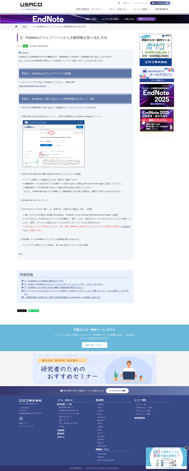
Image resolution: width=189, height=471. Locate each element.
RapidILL (100, 457)
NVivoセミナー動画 (143, 411)
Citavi (99, 414)
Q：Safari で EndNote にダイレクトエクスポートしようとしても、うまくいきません (63, 284)
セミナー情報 (140, 9)
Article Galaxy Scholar (105, 460)
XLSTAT (100, 411)
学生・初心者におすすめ (68, 423)
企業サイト (127, 3)
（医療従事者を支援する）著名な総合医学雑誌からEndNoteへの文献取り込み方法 (62, 297)
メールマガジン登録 (162, 3)
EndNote (100, 404)
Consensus (101, 417)
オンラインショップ (141, 3)
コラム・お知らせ (117, 9)
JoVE (99, 430)
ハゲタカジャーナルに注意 (69, 414)
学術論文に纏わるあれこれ (69, 410)
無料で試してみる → (94, 345)
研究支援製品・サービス (88, 9)
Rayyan (100, 443)
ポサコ (99, 433)
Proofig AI (101, 436)
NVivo (99, 408)
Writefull (100, 420)
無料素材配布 (161, 9)
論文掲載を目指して (66, 407)
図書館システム (102, 449)
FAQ (25, 26)
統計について (64, 420)
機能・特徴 (91, 19)
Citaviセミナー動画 (143, 414)
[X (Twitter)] (119, 3)
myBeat (100, 427)
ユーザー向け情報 (110, 19)
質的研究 (60, 434)
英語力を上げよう (65, 417)
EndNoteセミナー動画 (144, 408)
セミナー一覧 (141, 404)
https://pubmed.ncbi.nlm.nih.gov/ (32, 86)
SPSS (99, 424)
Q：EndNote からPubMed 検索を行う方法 (43, 281)
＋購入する (129, 19)
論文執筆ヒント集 (64, 404)
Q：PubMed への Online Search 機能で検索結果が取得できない (53, 287)
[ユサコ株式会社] (31, 5)
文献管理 (60, 430)
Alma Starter (102, 454)
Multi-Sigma (101, 446)
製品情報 (99, 400)
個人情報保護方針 (76, 468)
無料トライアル (146, 19)
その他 (61, 426)
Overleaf (100, 439)
